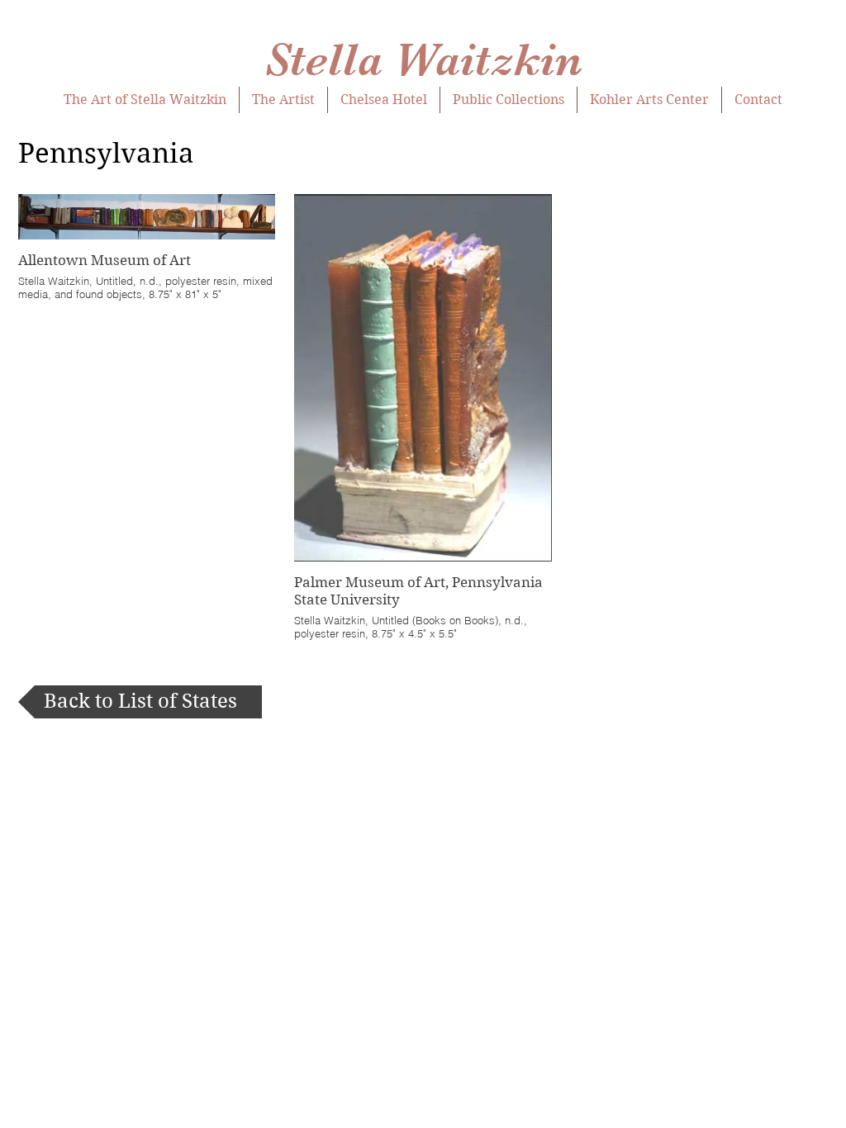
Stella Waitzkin (423, 60)
